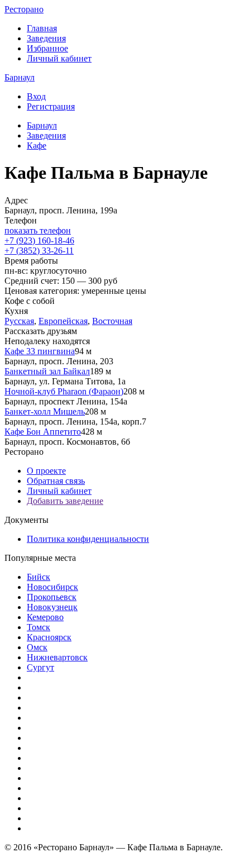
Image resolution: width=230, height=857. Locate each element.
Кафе (36, 145)
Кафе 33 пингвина (39, 351)
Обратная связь (56, 480)
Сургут (40, 667)
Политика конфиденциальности (88, 539)
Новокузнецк (52, 607)
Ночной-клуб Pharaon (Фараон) (63, 391)
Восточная (112, 321)
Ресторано (24, 9)
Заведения (46, 38)
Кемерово (45, 617)
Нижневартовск (57, 657)
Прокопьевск (51, 597)
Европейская (63, 321)
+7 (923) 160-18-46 (39, 240)
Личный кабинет (59, 58)
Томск (38, 627)
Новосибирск (52, 587)
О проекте (46, 470)
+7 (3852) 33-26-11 (39, 250)
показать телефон (37, 230)
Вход (36, 96)
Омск (37, 647)
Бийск (38, 577)
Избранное (47, 48)
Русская (19, 321)
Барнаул (19, 77)
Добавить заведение (65, 501)
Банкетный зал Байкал (47, 371)
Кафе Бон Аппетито (42, 431)
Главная (42, 28)
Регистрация (51, 106)
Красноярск (49, 637)
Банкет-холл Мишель (44, 411)
